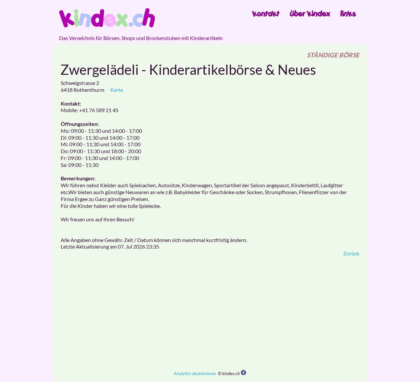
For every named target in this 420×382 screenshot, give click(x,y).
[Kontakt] (266, 13)
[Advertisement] (210, 313)
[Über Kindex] (310, 13)
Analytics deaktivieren (195, 373)
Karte (116, 90)
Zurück (351, 253)
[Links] (348, 13)
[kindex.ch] (107, 18)
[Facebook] (243, 373)
